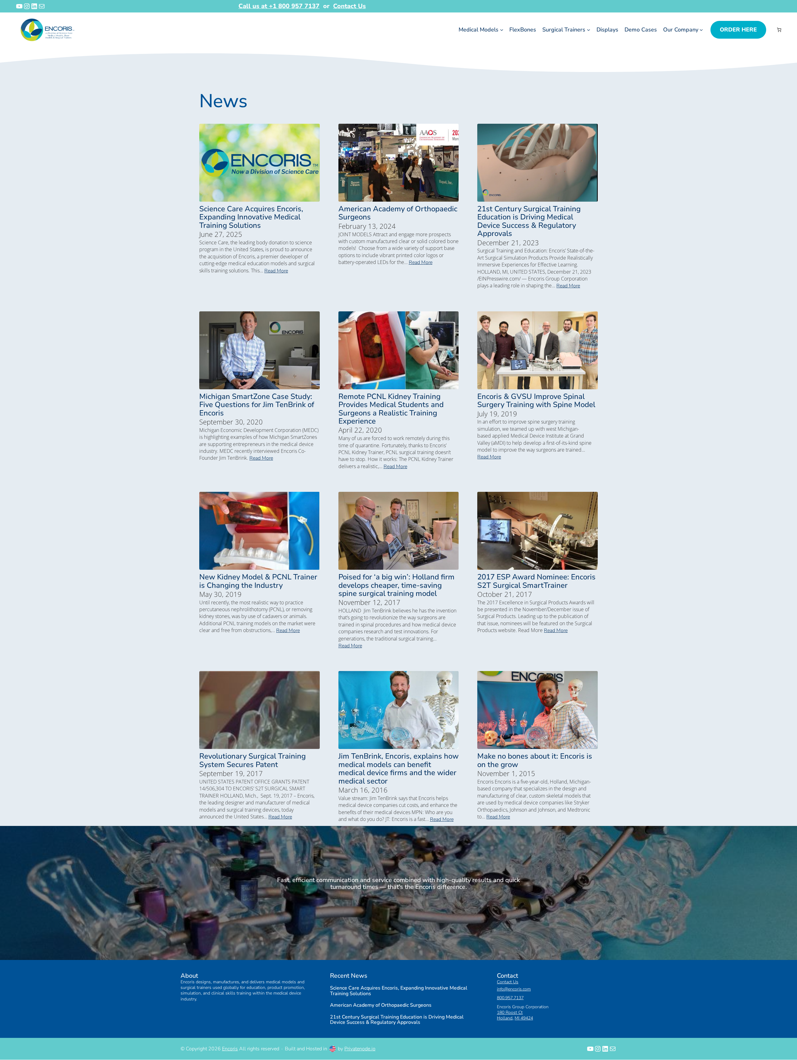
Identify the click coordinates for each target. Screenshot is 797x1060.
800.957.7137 (510, 998)
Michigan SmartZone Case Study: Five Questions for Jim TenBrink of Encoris (256, 404)
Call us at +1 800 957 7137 (278, 6)
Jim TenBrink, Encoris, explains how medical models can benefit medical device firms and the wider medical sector (398, 768)
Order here (738, 29)
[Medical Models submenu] (501, 29)
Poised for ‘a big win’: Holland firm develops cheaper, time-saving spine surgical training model (396, 585)
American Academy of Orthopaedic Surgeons (397, 213)
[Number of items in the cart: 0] (779, 29)
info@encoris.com (514, 989)
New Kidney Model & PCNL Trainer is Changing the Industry (258, 581)
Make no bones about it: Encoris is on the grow (534, 760)
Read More (276, 270)
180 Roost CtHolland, (510, 1015)
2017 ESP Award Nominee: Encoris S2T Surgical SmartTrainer (536, 581)
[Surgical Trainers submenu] (588, 29)
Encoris (230, 1048)
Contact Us (349, 6)
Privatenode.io (359, 1048)
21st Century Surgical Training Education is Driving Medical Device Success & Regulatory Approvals (529, 221)
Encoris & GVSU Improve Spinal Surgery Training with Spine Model (536, 400)
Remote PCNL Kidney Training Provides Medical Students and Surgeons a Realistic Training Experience (391, 408)
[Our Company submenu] (701, 29)
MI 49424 (524, 1018)
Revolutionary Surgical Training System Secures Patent (252, 760)
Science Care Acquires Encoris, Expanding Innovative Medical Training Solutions (251, 217)
